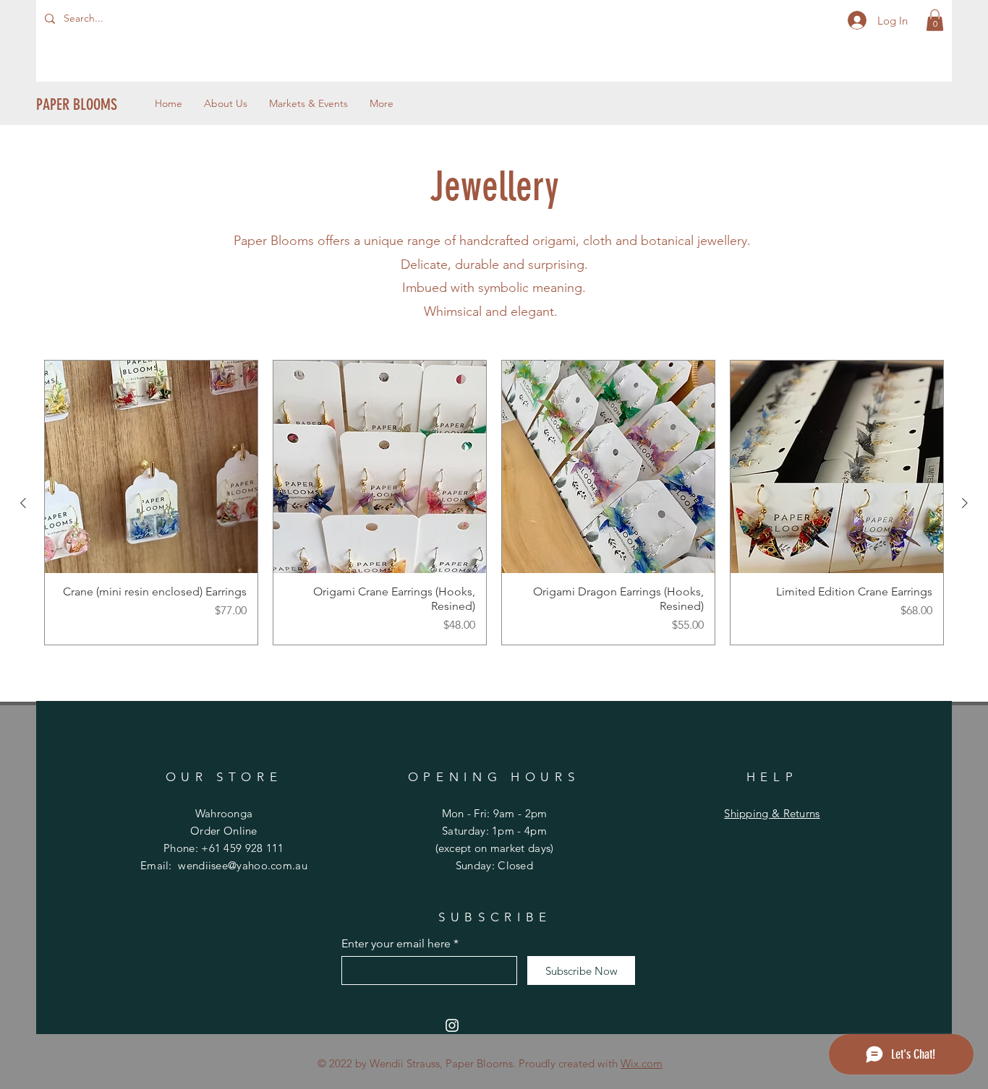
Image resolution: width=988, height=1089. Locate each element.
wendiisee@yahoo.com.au (242, 865)
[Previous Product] (23, 503)
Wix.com (642, 1063)
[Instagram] (452, 1025)
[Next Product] (965, 503)
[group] (494, 502)
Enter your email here (396, 944)
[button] (935, 20)
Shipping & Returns (771, 813)
